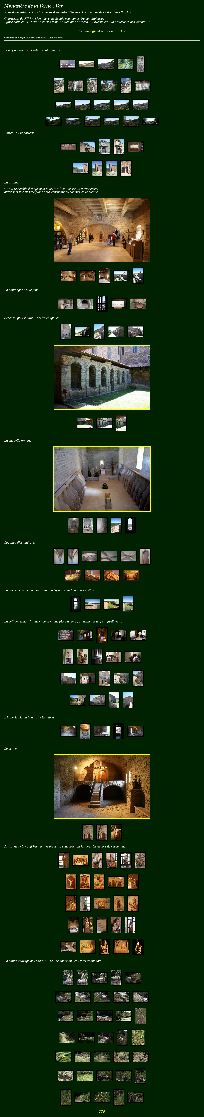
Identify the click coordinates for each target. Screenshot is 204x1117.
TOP (102, 1111)
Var (123, 31)
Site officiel (92, 31)
